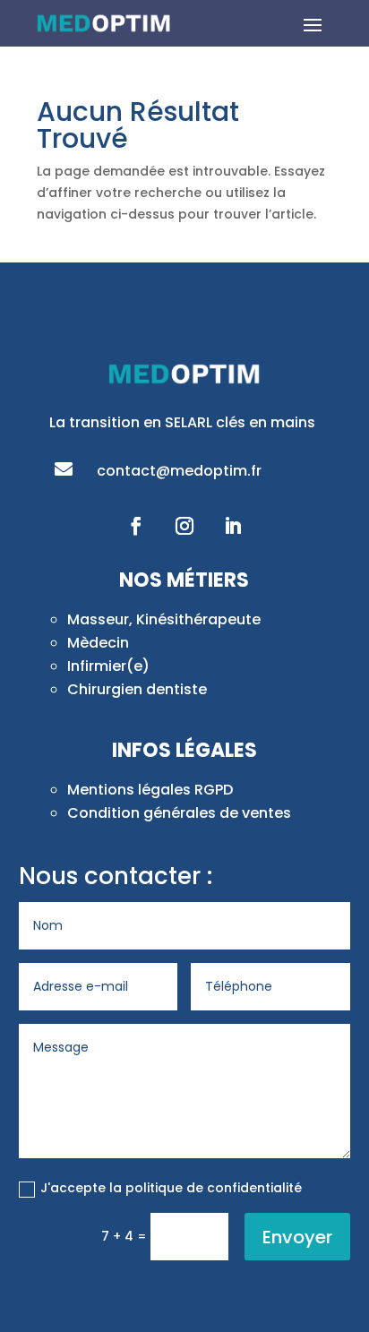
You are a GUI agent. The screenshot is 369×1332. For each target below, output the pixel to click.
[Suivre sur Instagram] (184, 526)
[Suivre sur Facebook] (136, 526)
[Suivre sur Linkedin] (233, 526)
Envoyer (297, 1237)
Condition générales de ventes (179, 813)
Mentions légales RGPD (150, 789)
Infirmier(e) (108, 666)
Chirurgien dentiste (137, 689)
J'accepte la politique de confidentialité (171, 1188)
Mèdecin (98, 642)
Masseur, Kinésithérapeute (164, 619)
